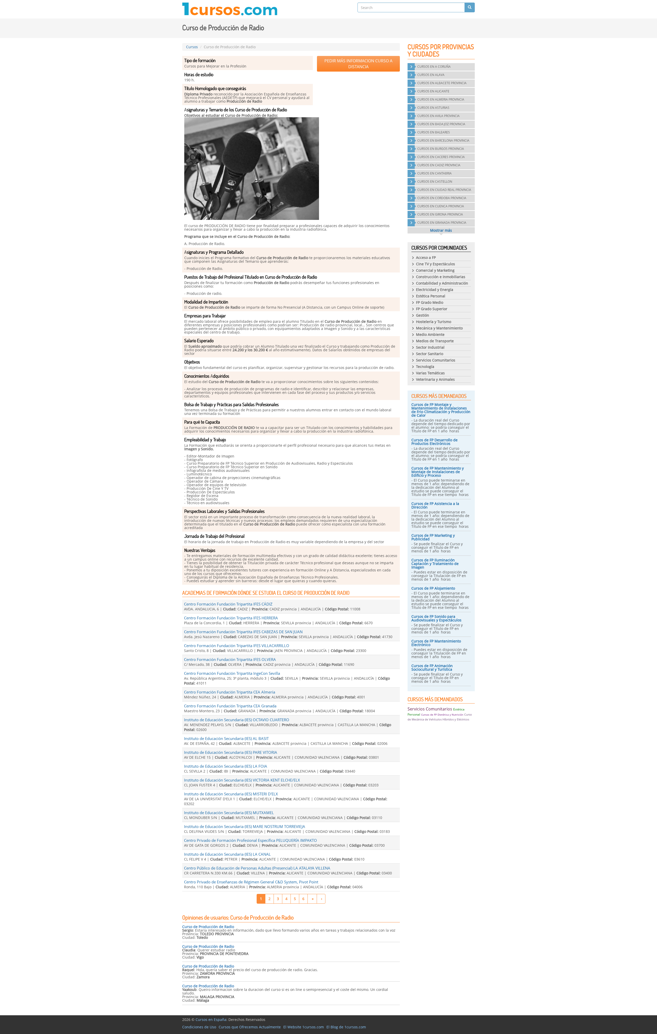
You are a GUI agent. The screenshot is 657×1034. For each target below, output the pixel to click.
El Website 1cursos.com (303, 1027)
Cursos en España (211, 1019)
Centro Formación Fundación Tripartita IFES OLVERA (230, 659)
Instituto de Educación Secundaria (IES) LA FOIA (225, 766)
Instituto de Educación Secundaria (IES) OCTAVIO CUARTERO (236, 719)
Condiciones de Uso (199, 1027)
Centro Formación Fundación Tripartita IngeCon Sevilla (232, 673)
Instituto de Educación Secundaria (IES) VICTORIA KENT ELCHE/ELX (242, 780)
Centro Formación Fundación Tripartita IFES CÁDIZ (228, 604)
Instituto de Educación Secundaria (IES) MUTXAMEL (229, 812)
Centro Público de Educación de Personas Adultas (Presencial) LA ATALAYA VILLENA (257, 868)
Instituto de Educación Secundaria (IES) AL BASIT (226, 738)
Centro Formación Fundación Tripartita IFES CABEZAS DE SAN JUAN (243, 631)
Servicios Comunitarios (430, 709)
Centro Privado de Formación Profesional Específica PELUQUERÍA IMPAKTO (250, 840)
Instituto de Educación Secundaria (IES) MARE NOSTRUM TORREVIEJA (244, 826)
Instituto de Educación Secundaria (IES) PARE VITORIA (230, 752)
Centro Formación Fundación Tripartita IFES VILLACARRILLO (236, 645)
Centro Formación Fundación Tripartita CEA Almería (229, 692)
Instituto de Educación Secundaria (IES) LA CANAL (227, 854)
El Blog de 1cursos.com (346, 1027)
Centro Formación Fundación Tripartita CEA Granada (230, 705)
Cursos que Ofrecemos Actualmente (250, 1027)
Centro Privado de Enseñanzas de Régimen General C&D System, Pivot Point (251, 881)
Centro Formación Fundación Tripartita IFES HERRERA (231, 617)
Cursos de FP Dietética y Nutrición (442, 714)
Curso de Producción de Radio (208, 926)
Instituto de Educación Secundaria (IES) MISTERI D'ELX (231, 793)
